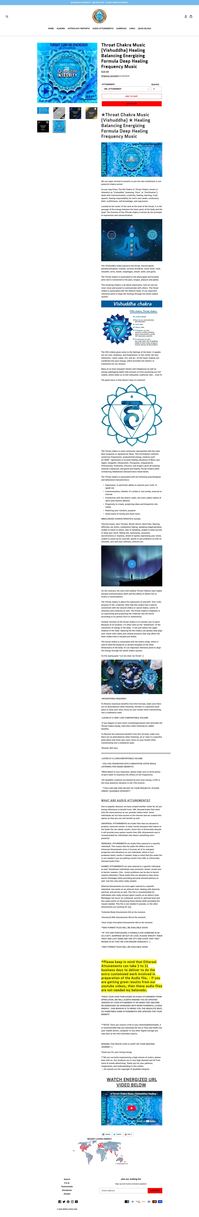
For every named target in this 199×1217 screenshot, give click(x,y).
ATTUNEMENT (108, 84)
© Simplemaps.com (122, 1164)
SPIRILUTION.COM (70, 1209)
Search (67, 1179)
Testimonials (67, 1186)
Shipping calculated (110, 76)
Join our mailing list (131, 1179)
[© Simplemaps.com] (99, 1152)
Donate (67, 1194)
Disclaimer (67, 1190)
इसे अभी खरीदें (132, 103)
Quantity (155, 84)
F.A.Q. (67, 1183)
